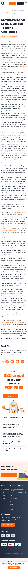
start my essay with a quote (17, 212)
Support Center (22, 492)
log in (20, 3)
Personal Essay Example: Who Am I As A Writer (13, 442)
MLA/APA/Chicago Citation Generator (14, 490)
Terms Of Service (12, 505)
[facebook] (7, 362)
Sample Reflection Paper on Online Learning (13, 449)
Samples (3, 498)
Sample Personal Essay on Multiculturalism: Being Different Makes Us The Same (13, 426)
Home (2, 11)
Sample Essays (13, 498)
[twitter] (13, 362)
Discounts (3, 495)
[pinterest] (18, 362)
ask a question (7, 524)
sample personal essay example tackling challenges (18, 11)
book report (18, 322)
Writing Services (5, 489)
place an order (9, 475)
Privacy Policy (13, 509)
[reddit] (23, 362)
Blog (11, 495)
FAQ (11, 501)
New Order (21, 489)
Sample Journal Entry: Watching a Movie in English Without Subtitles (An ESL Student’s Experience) (13, 434)
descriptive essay (6, 322)
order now (12, 3)
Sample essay (8, 11)
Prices (2, 492)
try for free (10, 396)
